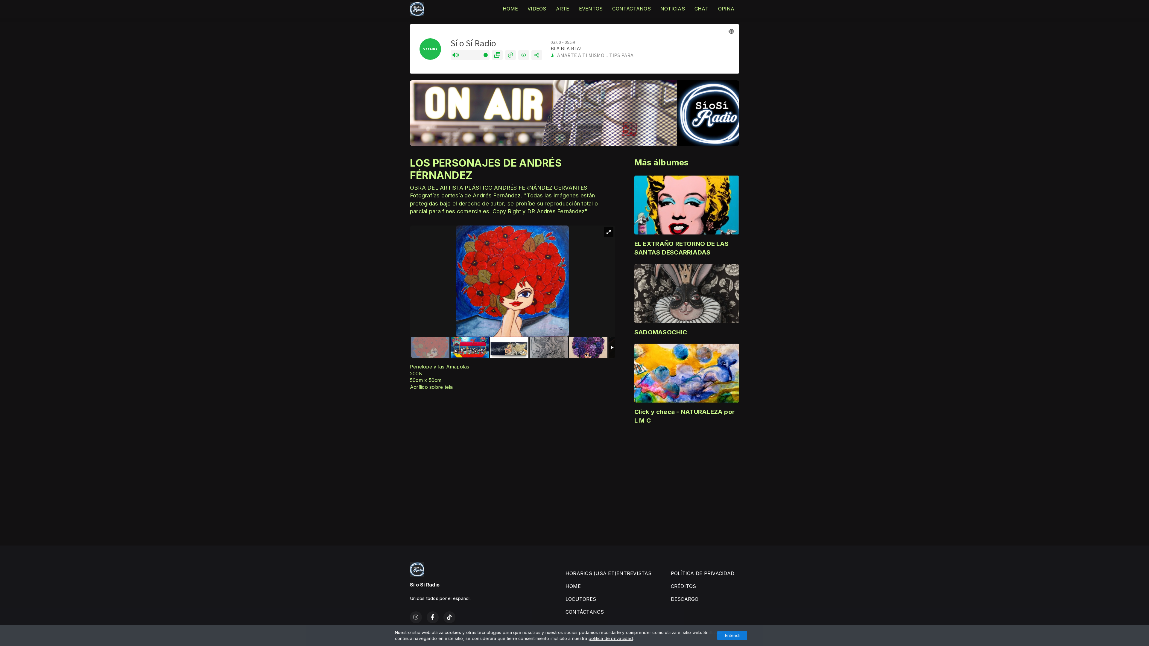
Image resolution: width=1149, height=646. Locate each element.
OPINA (726, 9)
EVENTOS (591, 9)
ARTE (562, 9)
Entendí (732, 635)
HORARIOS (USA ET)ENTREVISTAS (609, 573)
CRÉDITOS (683, 586)
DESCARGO (685, 599)
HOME (510, 9)
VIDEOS (537, 9)
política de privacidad (611, 638)
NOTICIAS (672, 9)
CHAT (701, 9)
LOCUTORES (581, 599)
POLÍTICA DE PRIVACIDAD (702, 573)
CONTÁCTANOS (631, 9)
